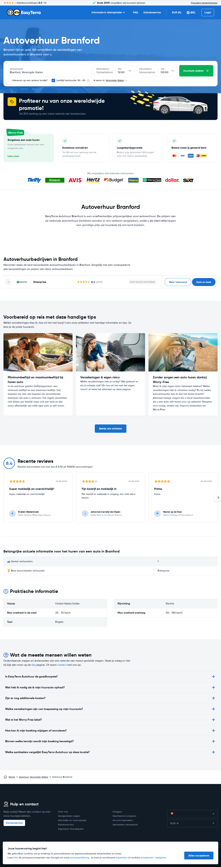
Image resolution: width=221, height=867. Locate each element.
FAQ (135, 12)
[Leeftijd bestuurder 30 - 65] (53, 80)
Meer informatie (178, 282)
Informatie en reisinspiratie (72, 820)
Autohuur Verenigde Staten (33, 777)
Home (12, 777)
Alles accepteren (198, 856)
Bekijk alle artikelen (110, 428)
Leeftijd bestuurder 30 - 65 (70, 80)
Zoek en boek (203, 282)
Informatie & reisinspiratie (107, 12)
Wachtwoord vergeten (124, 816)
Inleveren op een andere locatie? (29, 80)
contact (61, 665)
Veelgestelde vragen (69, 816)
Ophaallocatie (16, 68)
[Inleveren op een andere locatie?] (9, 80)
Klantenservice (152, 12)
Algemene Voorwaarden (71, 828)
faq (34, 665)
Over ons (63, 811)
